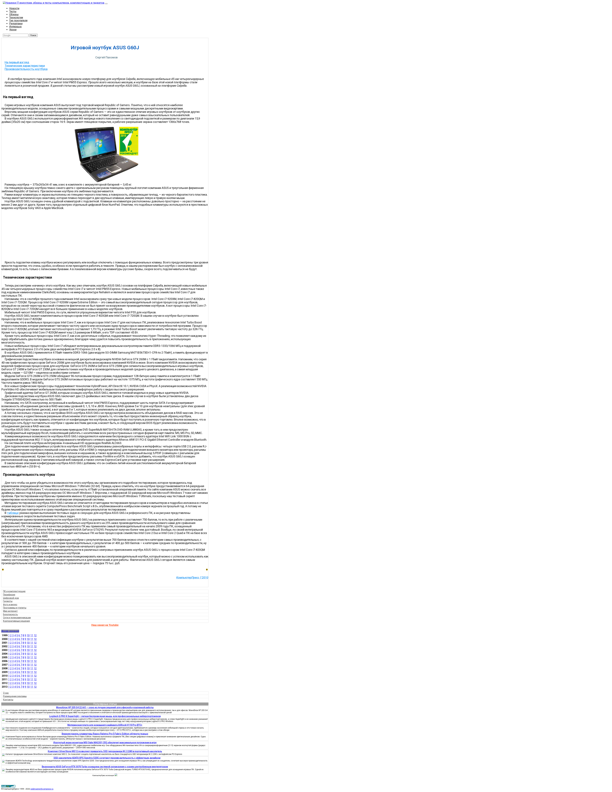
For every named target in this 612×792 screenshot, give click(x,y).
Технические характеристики (25, 65)
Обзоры (14, 14)
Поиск (33, 35)
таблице (13, 513)
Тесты (12, 11)
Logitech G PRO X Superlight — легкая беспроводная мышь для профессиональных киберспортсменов (105, 716)
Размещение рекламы (15, 696)
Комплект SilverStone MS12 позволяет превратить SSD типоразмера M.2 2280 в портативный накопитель (105, 751)
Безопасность (10, 614)
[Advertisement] (106, 235)
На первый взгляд (17, 62)
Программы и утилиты (14, 607)
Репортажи (15, 23)
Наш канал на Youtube (105, 625)
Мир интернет (10, 611)
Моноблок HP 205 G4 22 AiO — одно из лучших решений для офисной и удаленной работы (105, 707)
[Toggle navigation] (106, 3)
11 (31, 635)
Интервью (15, 26)
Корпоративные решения (16, 621)
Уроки (12, 29)
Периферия (9, 594)
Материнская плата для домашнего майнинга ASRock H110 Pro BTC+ (104, 725)
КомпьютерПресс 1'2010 (192, 577)
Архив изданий (10, 631)
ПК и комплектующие (14, 591)
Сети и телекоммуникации (17, 617)
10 (28, 635)
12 (35, 635)
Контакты (8, 699)
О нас (6, 693)
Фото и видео (10, 604)
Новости (14, 8)
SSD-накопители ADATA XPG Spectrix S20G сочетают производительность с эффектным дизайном (107, 758)
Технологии (16, 17)
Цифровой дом (11, 598)
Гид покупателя (18, 20)
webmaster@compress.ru (41, 789)
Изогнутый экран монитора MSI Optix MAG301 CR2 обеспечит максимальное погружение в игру (105, 742)
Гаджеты (7, 601)
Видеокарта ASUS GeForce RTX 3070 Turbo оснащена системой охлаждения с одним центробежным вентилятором (105, 766)
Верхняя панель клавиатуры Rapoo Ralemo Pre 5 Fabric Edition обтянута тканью (105, 733)
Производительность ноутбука (26, 69)
